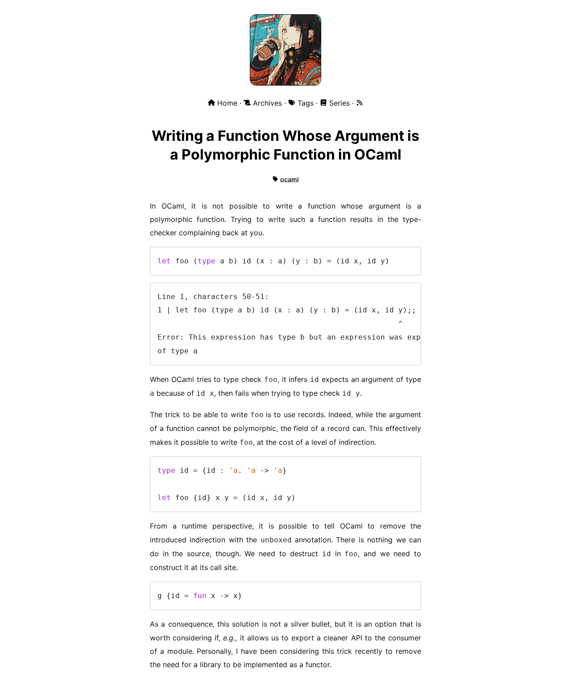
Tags (305, 102)
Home (227, 102)
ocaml (289, 179)
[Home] (285, 83)
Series (339, 102)
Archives (267, 102)
